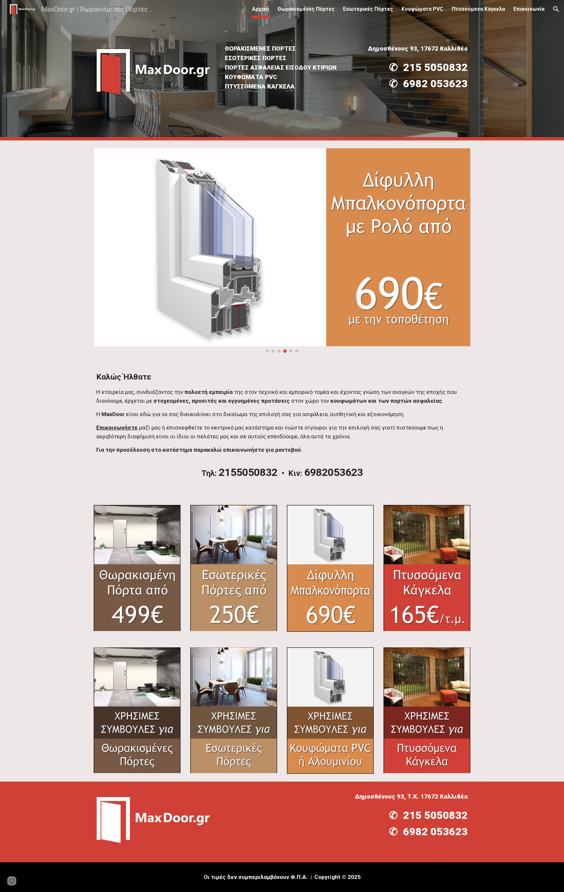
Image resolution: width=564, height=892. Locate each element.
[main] (281, 67)
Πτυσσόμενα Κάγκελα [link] (478, 9)
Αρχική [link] (260, 9)
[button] (556, 9)
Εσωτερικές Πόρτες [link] (368, 9)
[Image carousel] (282, 250)
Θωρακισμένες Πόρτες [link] (306, 9)
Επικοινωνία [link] (528, 9)
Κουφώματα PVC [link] (422, 9)
